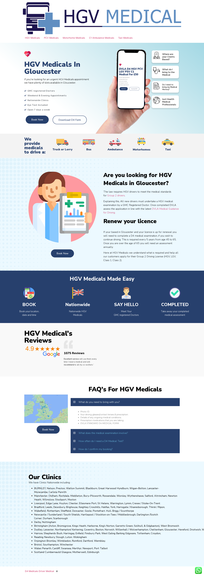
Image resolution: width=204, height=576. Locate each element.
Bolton (142, 488)
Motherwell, (79, 552)
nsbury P (92, 533)
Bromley (51, 541)
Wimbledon (64, 541)
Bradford (39, 507)
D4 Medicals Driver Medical (39, 571)
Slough (59, 537)
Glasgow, (66, 552)
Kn (131, 507)
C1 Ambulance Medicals (101, 37)
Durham (47, 518)
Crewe (136, 503)
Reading (38, 537)
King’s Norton (106, 526)
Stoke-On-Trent (151, 503)
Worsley (121, 496)
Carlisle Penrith (57, 492)
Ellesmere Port (87, 503)
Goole (88, 511)
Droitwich (195, 529)
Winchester (66, 544)
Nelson (51, 488)
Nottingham (49, 522)
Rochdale (64, 496)
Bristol (38, 544)
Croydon (155, 533)
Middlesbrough (127, 514)
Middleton (76, 496)
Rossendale (108, 496)
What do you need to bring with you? (99, 402)
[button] (125, 402)
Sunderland (55, 514)
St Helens (103, 503)
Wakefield (40, 511)
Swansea (66, 548)
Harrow (38, 533)
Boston (99, 529)
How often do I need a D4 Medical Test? (101, 441)
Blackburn (91, 488)
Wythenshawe (135, 496)
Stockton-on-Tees (106, 514)
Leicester (48, 529)
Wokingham (80, 537)
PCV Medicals (51, 37)
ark (98, 533)
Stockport (60, 499)
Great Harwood (107, 488)
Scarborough (60, 518)
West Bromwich (170, 526)
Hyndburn (122, 488)
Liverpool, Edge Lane (46, 503)
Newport (88, 548)
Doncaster (78, 511)
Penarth (46, 548)
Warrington (116, 503)
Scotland (39, 552)
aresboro (138, 507)
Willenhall (121, 529)
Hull (108, 511)
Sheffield (66, 511)
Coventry (89, 529)
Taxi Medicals (125, 37)
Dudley (38, 529)
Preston (60, 488)
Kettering (77, 529)
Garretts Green (124, 526)
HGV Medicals (32, 37)
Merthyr (76, 548)
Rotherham (53, 511)
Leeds (48, 507)
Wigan (133, 488)
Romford (77, 541)
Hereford (183, 529)
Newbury (49, 537)
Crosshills (94, 507)
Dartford (88, 541)
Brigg (115, 511)
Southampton (51, 544)
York (112, 507)
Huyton (63, 503)
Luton (68, 537)
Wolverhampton (138, 529)
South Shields (72, 514)
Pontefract (99, 511)
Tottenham (143, 533)
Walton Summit (75, 488)
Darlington (143, 514)
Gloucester (170, 529)
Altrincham (160, 496)
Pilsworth (95, 496)
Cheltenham (156, 529)
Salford (149, 496)
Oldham (53, 496)
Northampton (63, 529)
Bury (86, 496)
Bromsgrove (64, 526)
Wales (37, 548)
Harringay (68, 533)
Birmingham (41, 526)
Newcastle (40, 514)
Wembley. (99, 541)
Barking (120, 533)
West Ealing (108, 533)
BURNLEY (40, 488)
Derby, (37, 522)
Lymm (127, 503)
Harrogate (122, 507)
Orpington (40, 541)
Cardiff (56, 548)
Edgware (130, 533)
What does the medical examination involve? (103, 433)
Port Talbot (101, 548)
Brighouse (72, 507)
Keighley (84, 507)
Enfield (79, 533)
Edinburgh (93, 552)
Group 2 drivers (116, 195)
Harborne (92, 526)
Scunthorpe (127, 511)
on (74, 499)
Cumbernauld (53, 552)
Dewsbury (59, 507)
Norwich (109, 529)
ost (71, 499)
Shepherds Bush (53, 533)
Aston (52, 526)
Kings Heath (79, 526)
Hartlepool (87, 514)
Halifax (105, 507)
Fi (86, 533)
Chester (73, 503)
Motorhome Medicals (74, 37)
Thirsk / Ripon (156, 507)
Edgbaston (152, 526)
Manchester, (41, 496)
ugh (145, 507)
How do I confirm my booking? (96, 449)
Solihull (138, 526)
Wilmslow (48, 499)
